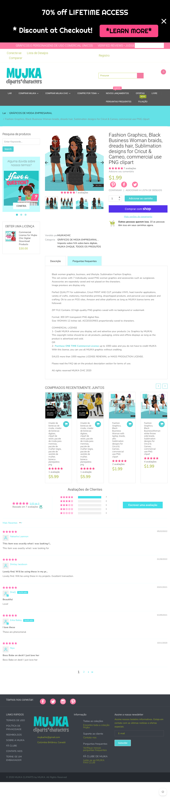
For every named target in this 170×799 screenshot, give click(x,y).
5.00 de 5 (34, 503)
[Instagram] (63, 701)
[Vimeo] (109, 700)
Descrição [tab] (55, 261)
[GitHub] (84, 700)
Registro (104, 55)
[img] (10, 531)
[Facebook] (124, 185)
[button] (68, 192)
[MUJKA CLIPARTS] (24, 75)
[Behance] (125, 700)
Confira (21, 206)
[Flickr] (92, 700)
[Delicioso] (113, 700)
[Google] (80, 700)
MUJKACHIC (64, 235)
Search (8, 149)
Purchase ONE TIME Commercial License (77, 346)
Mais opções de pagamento (138, 216)
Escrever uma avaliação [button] (142, 505)
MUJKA (41, 777)
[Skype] (117, 700)
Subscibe (122, 743)
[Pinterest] (73, 701)
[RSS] (88, 700)
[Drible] (105, 700)
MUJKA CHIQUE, (66, 246)
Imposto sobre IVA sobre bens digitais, (77, 243)
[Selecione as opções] (66, 424)
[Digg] (121, 700)
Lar (4, 113)
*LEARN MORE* (129, 31)
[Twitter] (135, 185)
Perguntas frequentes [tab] (85, 261)
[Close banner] (163, 21)
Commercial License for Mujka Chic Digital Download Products (28, 238)
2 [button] (84, 671)
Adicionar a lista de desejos (144, 190)
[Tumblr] (100, 700)
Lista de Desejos (37, 53)
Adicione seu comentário (121, 171)
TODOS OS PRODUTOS (88, 246)
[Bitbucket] (96, 700)
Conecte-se (14, 53)
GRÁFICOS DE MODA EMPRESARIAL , (77, 239)
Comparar (15, 58)
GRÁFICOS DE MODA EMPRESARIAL (30, 113)
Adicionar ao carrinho (141, 198)
